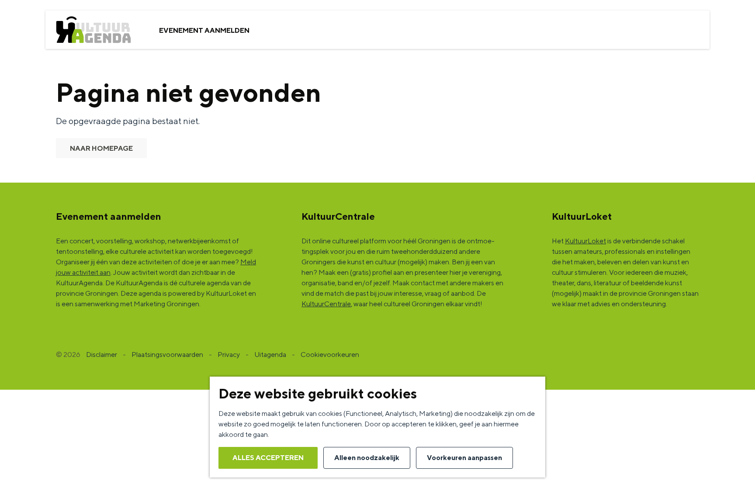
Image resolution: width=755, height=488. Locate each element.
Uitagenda (270, 354)
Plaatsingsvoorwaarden (167, 354)
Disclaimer (101, 354)
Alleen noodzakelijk (366, 457)
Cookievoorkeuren (330, 354)
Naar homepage (101, 148)
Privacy (229, 354)
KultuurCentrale (326, 304)
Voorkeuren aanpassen (464, 457)
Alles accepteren (268, 457)
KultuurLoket (585, 241)
